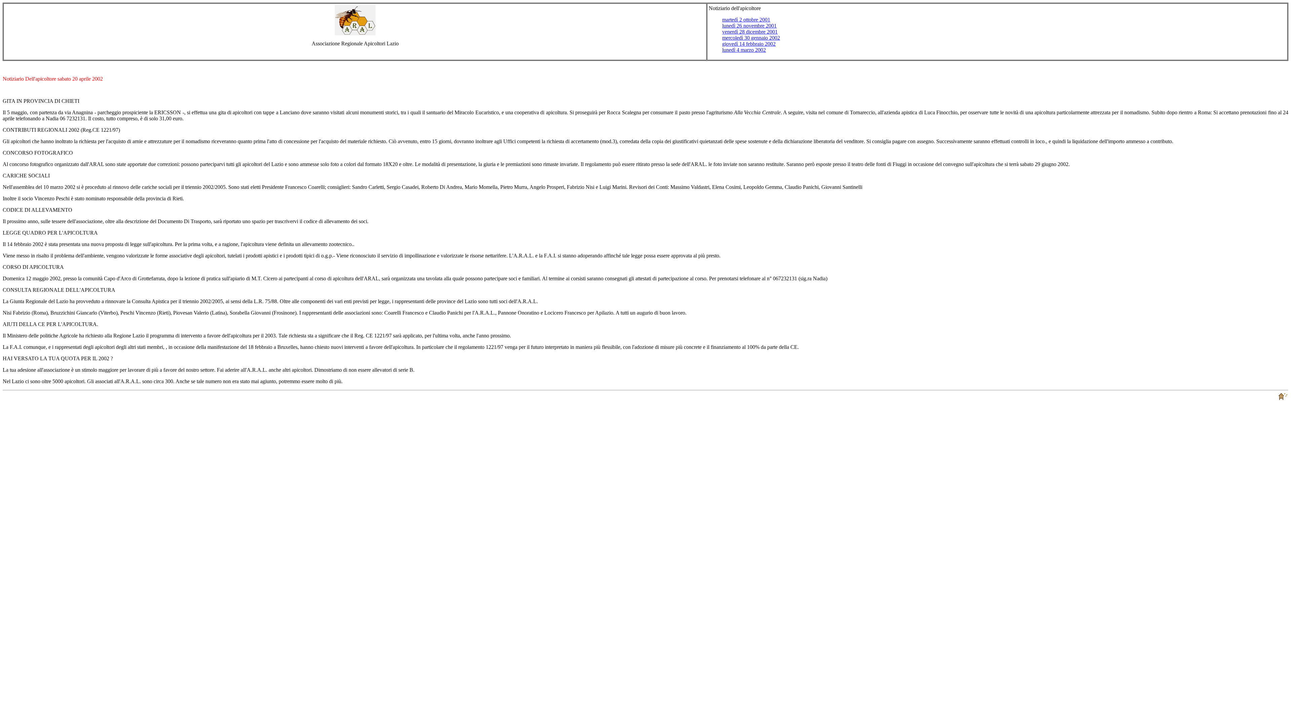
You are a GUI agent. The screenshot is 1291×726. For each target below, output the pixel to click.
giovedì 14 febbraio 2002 (749, 44)
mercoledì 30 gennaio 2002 (751, 38)
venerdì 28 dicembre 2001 (750, 32)
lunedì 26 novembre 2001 (749, 26)
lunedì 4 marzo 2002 (744, 50)
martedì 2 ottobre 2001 (746, 20)
